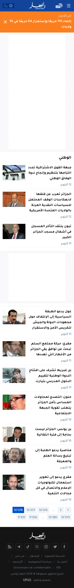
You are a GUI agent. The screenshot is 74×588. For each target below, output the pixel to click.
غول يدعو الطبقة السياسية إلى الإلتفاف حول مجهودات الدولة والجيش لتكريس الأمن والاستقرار (50, 320)
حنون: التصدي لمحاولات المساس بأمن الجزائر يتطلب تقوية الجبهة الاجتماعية (52, 405)
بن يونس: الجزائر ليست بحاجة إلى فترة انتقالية (53, 432)
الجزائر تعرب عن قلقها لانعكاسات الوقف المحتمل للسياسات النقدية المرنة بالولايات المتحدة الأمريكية (49, 202)
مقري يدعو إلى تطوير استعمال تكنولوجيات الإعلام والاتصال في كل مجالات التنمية (53, 485)
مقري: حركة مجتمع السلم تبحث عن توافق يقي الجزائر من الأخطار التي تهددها (50, 349)
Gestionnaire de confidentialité (32, 568)
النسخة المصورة (55, 556)
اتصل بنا (62, 562)
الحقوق (52, 574)
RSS (58, 568)
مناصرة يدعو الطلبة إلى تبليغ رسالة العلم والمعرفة (53, 456)
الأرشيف (17, 562)
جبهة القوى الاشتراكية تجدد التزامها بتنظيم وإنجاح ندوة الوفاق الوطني (49, 173)
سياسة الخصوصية (40, 562)
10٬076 (43, 510)
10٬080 (53, 517)
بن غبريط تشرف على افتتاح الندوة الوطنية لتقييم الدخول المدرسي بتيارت (50, 376)
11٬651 (21, 517)
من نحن (19, 556)
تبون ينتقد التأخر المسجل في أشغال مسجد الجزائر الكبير (51, 232)
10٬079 (65, 517)
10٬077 (31, 510)
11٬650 (33, 517)
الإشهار (34, 556)
